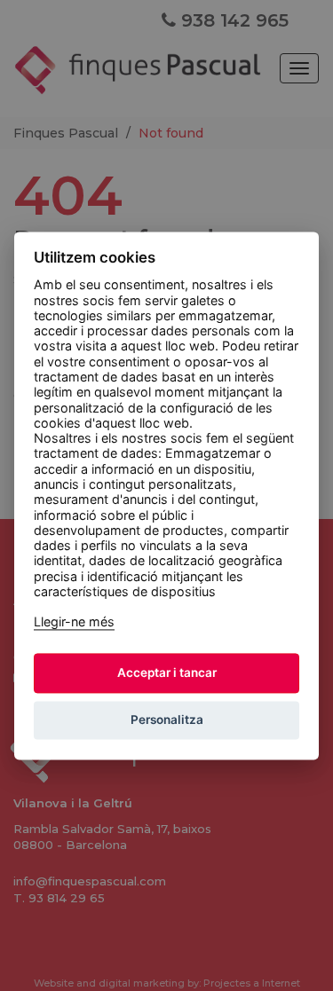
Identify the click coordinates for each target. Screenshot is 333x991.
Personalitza (167, 720)
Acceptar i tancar (167, 673)
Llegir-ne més (74, 622)
